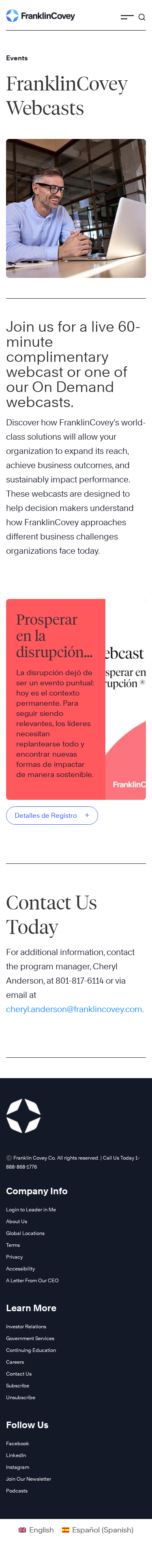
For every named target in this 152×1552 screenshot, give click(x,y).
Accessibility (20, 1269)
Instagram (17, 1467)
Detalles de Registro (52, 815)
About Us (16, 1221)
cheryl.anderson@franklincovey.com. (75, 1009)
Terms (13, 1245)
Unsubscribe (20, 1397)
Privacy (14, 1257)
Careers (15, 1362)
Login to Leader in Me (31, 1209)
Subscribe (17, 1385)
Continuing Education (31, 1350)
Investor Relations (26, 1326)
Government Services (30, 1338)
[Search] (142, 13)
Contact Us (19, 1374)
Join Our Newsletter (28, 1479)
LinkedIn (16, 1455)
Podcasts (17, 1491)
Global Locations (25, 1233)
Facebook (17, 1443)
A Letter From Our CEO (32, 1280)
